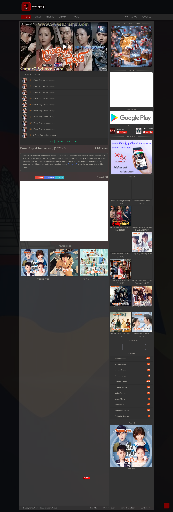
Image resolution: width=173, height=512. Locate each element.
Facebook (50, 177)
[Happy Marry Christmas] (131, 46)
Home (27, 17)
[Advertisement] (7, 230)
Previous (61, 141)
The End (50, 17)
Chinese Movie (132, 387)
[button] (26, 262)
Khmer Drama (132, 370)
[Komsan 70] (131, 117)
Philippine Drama (132, 416)
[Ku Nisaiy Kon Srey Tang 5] (94, 262)
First (51, 141)
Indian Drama (132, 393)
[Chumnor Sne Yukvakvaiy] (34, 262)
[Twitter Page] (131, 347)
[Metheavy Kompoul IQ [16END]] (64, 262)
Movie (75, 17)
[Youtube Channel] (125, 347)
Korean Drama (132, 358)
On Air (37, 17)
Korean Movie (132, 364)
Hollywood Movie (132, 410)
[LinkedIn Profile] (137, 347)
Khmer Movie (132, 376)
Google (40, 177)
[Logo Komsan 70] (33, 6)
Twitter (60, 177)
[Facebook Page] (120, 347)
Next (69, 141)
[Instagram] (143, 347)
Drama (62, 17)
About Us (146, 17)
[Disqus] (64, 210)
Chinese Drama (132, 381)
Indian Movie (132, 399)
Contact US (72, 164)
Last (77, 141)
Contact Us (131, 17)
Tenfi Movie (132, 404)
